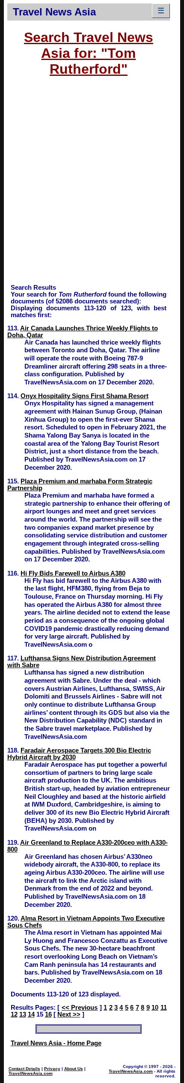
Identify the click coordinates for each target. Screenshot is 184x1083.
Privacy (52, 1068)
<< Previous (80, 1007)
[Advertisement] (92, 184)
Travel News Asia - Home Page (56, 1043)
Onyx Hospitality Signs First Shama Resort (84, 396)
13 (22, 1014)
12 (14, 1014)
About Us (73, 1068)
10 (154, 1007)
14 (31, 1014)
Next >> (68, 1014)
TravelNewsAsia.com (31, 1073)
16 (48, 1014)
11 (163, 1007)
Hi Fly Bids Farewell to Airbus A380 (73, 573)
